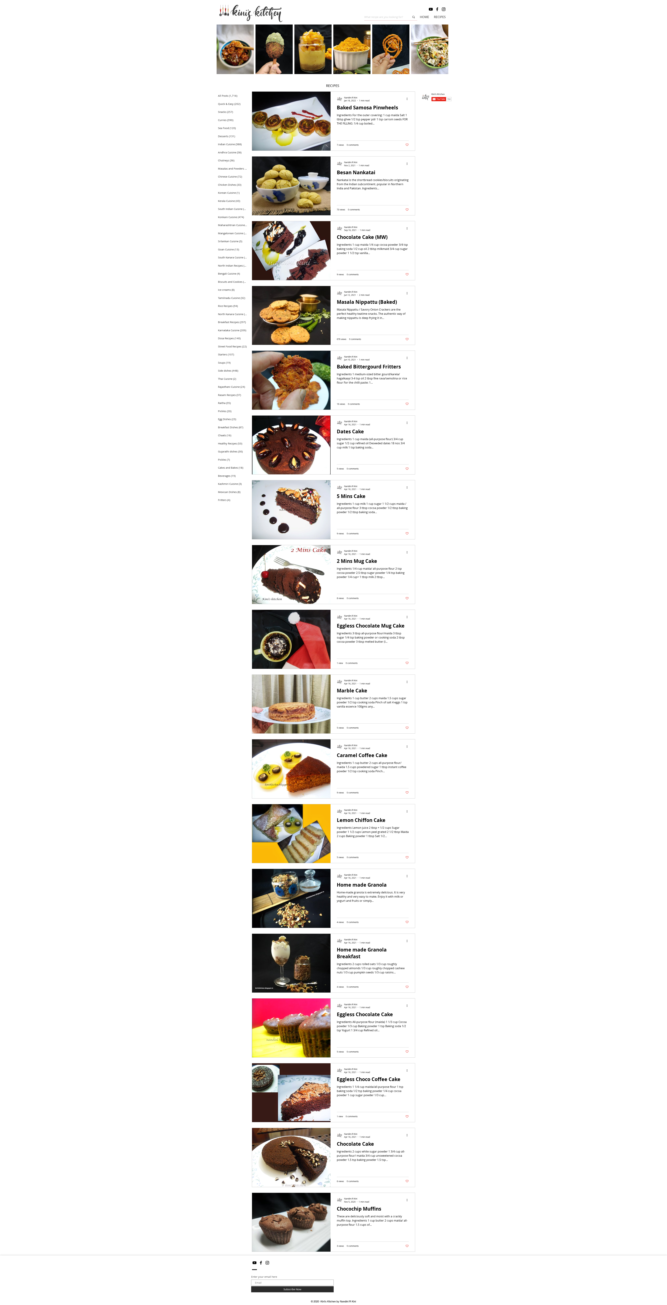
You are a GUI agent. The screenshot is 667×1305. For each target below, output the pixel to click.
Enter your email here (264, 1276)
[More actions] (408, 99)
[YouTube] (430, 9)
